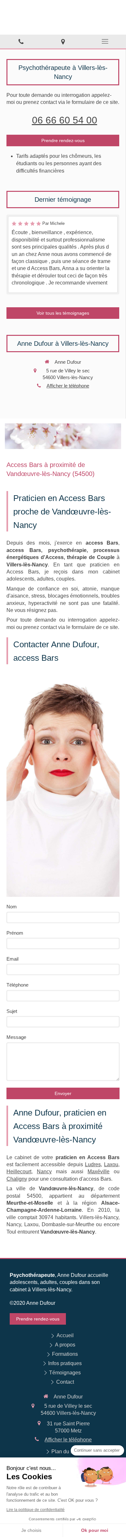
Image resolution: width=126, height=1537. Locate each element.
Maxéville (99, 1171)
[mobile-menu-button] (105, 41)
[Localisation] (63, 41)
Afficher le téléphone (68, 385)
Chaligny (16, 1179)
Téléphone (17, 985)
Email (12, 959)
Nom (11, 906)
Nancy (44, 1171)
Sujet (11, 1011)
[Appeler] (21, 41)
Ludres (93, 1164)
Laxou (111, 1164)
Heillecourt (18, 1171)
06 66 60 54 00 (64, 120)
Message (16, 1037)
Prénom (14, 933)
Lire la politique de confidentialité (35, 1509)
